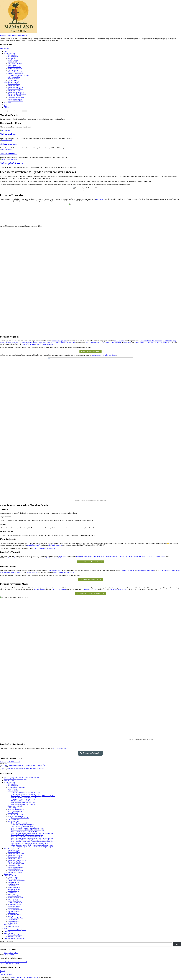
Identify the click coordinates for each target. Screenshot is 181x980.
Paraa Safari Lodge (13, 891)
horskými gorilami (39, 589)
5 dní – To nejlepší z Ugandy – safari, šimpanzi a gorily (27, 828)
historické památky (16, 572)
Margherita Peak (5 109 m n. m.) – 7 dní (23, 802)
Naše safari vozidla (13, 926)
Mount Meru (96, 556)
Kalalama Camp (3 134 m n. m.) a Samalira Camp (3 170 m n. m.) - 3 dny (33, 796)
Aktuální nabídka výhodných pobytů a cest (103, 355)
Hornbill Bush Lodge (14, 887)
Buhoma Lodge (12, 913)
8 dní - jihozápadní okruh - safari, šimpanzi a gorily (26, 836)
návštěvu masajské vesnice (157, 556)
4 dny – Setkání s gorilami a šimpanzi (22, 824)
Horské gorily (8, 874)
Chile (64, 748)
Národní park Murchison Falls (16, 92)
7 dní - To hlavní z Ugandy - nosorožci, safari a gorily (27, 835)
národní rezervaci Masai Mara (145, 570)
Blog (5, 106)
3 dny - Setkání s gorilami (19, 823)
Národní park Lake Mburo (15, 89)
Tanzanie (2, 971)
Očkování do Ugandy (14, 936)
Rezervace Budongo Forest (16, 97)
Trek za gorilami (12, 55)
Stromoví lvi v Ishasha (14, 67)
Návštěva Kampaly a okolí (15, 73)
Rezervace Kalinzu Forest (15, 101)
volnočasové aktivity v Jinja (44, 344)
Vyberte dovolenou (9, 53)
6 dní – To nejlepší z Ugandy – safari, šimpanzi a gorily (27, 830)
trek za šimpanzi (119, 341)
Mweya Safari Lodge (14, 906)
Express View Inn (13, 877)
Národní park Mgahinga (15, 90)
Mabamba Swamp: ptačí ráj (16, 72)
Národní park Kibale (14, 85)
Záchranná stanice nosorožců (16, 787)
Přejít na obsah (4, 48)
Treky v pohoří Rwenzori (12, 163)
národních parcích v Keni (167, 570)
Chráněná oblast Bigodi (15, 872)
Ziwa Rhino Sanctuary (169, 341)
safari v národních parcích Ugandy (96, 342)
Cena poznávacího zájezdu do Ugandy (15, 779)
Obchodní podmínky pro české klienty (15, 938)
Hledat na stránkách (6, 941)
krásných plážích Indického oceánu (63, 572)
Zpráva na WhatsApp (92, 753)
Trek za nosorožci (13, 58)
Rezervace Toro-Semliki (15, 99)
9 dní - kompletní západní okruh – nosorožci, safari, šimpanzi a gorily (32, 841)
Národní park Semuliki (14, 95)
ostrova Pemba (57, 558)
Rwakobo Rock (12, 923)
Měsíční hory (127, 342)
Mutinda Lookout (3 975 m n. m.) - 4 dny (23, 797)
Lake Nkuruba (12, 892)
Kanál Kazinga (12, 65)
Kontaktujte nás (8, 931)
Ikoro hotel (11, 916)
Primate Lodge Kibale (14, 896)
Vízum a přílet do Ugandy (15, 935)
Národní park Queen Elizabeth (17, 94)
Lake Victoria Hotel (13, 882)
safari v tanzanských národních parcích (112, 556)
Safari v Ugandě (12, 62)
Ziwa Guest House (13, 884)
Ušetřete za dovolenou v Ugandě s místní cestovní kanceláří (21, 777)
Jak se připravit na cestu (11, 933)
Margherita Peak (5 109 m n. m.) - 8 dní (23, 804)
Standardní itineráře (13, 79)
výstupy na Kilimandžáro (83, 556)
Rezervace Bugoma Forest (15, 870)
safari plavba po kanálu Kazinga (48, 342)
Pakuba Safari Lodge (14, 889)
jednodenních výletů (11, 558)
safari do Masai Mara (90, 589)
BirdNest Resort (12, 919)
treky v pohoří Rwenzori (114, 342)
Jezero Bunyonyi (13, 70)
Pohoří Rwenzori (13, 60)
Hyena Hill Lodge (13, 899)
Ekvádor (59, 748)
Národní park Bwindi (14, 84)
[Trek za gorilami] (5, 130)
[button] (1, 330)
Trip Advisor (100, 199)
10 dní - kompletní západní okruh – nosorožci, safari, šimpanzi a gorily (32, 845)
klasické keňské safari (128, 570)
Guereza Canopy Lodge (15, 902)
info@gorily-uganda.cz (55, 545)
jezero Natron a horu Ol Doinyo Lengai (136, 556)
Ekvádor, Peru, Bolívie (7, 974)
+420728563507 (10, 954)
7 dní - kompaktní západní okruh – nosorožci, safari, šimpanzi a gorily (32, 833)
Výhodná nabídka (13, 80)
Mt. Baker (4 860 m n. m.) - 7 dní (21, 801)
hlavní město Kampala (28, 344)
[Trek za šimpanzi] (6, 140)
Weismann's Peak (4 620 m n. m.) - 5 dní (23, 799)
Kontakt (6, 107)
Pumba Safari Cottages (14, 904)
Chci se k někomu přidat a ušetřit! (10, 963)
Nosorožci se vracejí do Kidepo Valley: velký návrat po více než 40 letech (22, 768)
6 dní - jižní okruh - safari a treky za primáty (24, 831)
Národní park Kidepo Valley (16, 87)
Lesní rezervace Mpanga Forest (17, 930)
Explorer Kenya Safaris (54, 570)
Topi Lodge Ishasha (13, 908)
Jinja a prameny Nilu (14, 77)
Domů (6, 51)
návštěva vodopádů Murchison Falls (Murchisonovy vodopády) (19, 342)
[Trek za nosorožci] (6, 149)
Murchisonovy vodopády (15, 63)
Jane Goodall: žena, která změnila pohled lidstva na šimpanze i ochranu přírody (23, 765)
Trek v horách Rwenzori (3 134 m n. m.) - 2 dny (25, 794)
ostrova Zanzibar (47, 558)
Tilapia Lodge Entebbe (14, 879)
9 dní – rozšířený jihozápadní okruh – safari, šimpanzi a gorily (29, 843)
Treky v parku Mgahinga (15, 68)
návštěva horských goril (59, 341)
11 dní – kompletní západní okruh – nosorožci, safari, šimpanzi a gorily (32, 847)
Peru (54, 748)
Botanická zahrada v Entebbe (20, 75)
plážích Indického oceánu (119, 589)
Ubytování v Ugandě (10, 875)
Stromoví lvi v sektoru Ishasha (17, 809)
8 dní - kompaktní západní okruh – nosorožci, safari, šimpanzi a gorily (32, 838)
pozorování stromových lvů (66, 342)
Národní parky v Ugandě (11, 82)
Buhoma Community (14, 911)
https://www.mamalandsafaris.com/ (45, 548)
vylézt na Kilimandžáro (59, 589)
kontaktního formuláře (33, 545)
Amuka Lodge (12, 886)
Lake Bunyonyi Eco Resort (16, 918)
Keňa (1, 972)
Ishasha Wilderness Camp (15, 909)
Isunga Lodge (12, 894)
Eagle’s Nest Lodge (13, 921)
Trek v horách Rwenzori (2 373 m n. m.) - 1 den (25, 792)
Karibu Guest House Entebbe (16, 880)
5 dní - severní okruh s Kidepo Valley (22, 826)
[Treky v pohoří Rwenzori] (8, 159)
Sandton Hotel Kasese (14, 901)
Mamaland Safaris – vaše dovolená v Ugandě (13, 35)
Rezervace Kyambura (14, 869)
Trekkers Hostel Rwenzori (15, 897)
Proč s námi (7, 102)
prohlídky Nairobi (32, 572)
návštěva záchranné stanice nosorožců (151, 341)
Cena (5, 104)
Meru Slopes (62, 556)
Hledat (2, 111)
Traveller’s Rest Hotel (14, 914)
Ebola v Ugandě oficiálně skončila (10, 762)
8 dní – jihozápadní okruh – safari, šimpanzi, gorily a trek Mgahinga (31, 840)
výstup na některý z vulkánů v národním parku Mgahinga (152, 342)
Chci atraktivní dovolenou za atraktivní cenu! (13, 962)
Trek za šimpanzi (13, 56)
